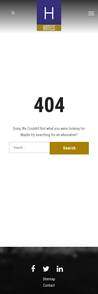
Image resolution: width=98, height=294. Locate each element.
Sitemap (49, 279)
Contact (49, 285)
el (13, 13)
